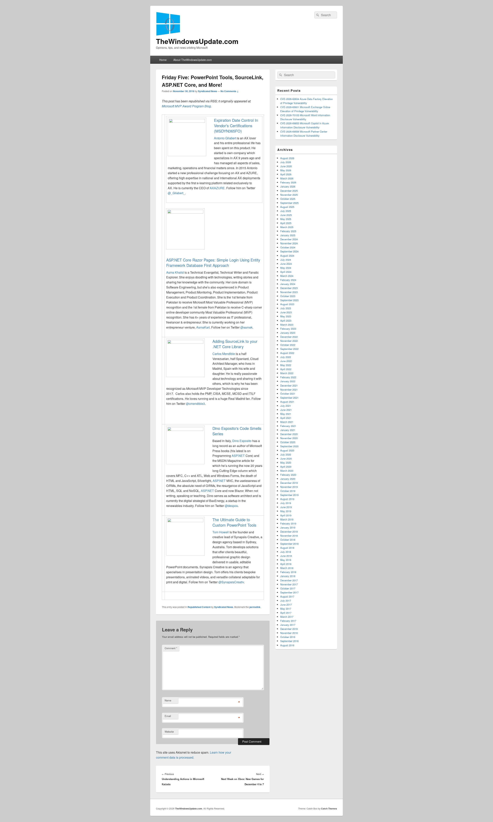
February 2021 (288, 426)
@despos (231, 505)
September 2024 (289, 251)
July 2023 (285, 308)
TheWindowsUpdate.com (197, 41)
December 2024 (289, 239)
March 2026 (286, 178)
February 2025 (288, 231)
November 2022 (289, 341)
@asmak (246, 327)
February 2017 (288, 621)
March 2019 (286, 519)
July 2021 (285, 406)
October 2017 (287, 588)
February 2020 (288, 475)
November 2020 (289, 438)
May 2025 (285, 219)
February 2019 (288, 523)
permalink (254, 607)
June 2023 (286, 312)
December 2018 (289, 531)
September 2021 (289, 397)
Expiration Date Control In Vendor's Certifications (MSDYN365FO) (236, 125)
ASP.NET (238, 455)
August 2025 (287, 207)
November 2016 (289, 633)
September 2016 (289, 641)
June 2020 (286, 458)
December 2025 (289, 190)
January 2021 (287, 430)
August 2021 (287, 401)
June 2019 (286, 507)
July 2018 (285, 552)
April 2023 (285, 320)
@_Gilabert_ (176, 193)
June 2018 (286, 556)
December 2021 (289, 385)
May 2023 (285, 316)
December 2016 (289, 629)
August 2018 (287, 548)
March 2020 (286, 470)
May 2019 (285, 511)
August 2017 (287, 596)
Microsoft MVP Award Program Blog (186, 106)
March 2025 (286, 227)
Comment (171, 648)
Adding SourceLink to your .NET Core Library (234, 343)
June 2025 (286, 215)
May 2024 (285, 268)
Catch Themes (329, 808)
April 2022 (285, 369)
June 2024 (286, 264)
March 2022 (286, 373)
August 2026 (287, 158)
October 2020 (287, 442)
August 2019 (287, 499)
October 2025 (287, 199)
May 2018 (285, 560)
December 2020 (289, 434)
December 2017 (289, 580)
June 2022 (286, 361)
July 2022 (285, 357)
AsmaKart (203, 327)
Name (168, 700)
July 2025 (285, 211)
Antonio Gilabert (225, 138)
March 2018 (286, 568)
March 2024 (286, 276)
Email (168, 716)
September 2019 (289, 495)
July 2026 (285, 162)
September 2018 (289, 543)
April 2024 (285, 272)
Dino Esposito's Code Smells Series (236, 430)
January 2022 (287, 381)
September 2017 (289, 592)
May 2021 (285, 414)
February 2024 (288, 280)
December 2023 (289, 288)
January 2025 (287, 235)
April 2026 (285, 174)
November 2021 (289, 389)
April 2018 (285, 564)
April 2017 (285, 612)
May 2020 (285, 462)
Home (163, 60)
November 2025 (289, 195)
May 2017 (285, 608)
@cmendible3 (195, 403)
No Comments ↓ (230, 91)
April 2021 (285, 418)
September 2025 (289, 203)
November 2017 (289, 584)
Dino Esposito (242, 441)
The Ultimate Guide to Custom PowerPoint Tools (234, 522)
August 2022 (287, 353)
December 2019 (289, 483)
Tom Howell (220, 532)
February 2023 (288, 328)
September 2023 (289, 300)
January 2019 (287, 527)
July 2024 (285, 259)
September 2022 (289, 349)
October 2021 (287, 393)
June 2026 (286, 166)
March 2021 (286, 422)
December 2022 (289, 337)
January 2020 (287, 479)
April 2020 (285, 466)
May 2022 (285, 365)
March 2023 (286, 324)
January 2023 (287, 333)
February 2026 (288, 182)
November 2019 (289, 487)
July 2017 (285, 600)
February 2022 (288, 377)
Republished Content (199, 607)
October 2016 (287, 637)
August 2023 (287, 304)
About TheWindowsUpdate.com (192, 60)
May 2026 (285, 170)
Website (169, 731)
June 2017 (286, 604)
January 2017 (287, 625)
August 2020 (287, 450)
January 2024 (287, 284)
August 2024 (287, 255)
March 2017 (286, 617)
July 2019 (285, 503)
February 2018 (288, 572)
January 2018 (287, 576)
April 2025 (285, 223)
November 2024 (289, 243)
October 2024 (287, 247)
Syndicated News (207, 91)
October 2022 (287, 345)
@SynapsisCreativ (231, 582)
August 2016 (287, 645)
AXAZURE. (218, 188)
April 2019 (285, 515)
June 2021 (286, 410)
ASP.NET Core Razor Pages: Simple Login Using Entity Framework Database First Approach (213, 262)
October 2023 (287, 296)
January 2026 (287, 186)
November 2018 (289, 535)
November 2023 (289, 292)
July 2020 (285, 454)
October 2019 (287, 491)
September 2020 (289, 446)
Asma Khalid (175, 272)
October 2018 (287, 539)
